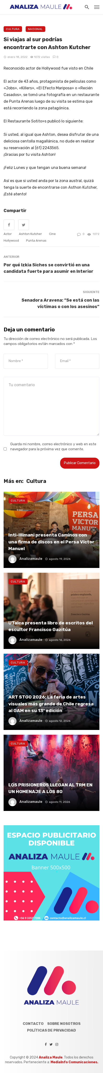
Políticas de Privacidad (51, 1030)
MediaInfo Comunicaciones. (74, 1062)
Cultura (13, 29)
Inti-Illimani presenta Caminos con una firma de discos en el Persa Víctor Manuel (51, 541)
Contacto (33, 1024)
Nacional (35, 29)
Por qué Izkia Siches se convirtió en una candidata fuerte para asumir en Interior (48, 268)
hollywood (11, 240)
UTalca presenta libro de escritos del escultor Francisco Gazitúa (50, 626)
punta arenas (36, 240)
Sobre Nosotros (63, 1024)
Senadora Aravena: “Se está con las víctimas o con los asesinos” (60, 303)
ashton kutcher (30, 234)
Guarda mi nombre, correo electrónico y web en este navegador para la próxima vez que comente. (53, 446)
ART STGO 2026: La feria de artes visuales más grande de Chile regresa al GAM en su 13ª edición (51, 703)
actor (8, 234)
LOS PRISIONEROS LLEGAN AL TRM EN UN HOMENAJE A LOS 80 (50, 788)
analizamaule (30, 559)
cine (52, 234)
